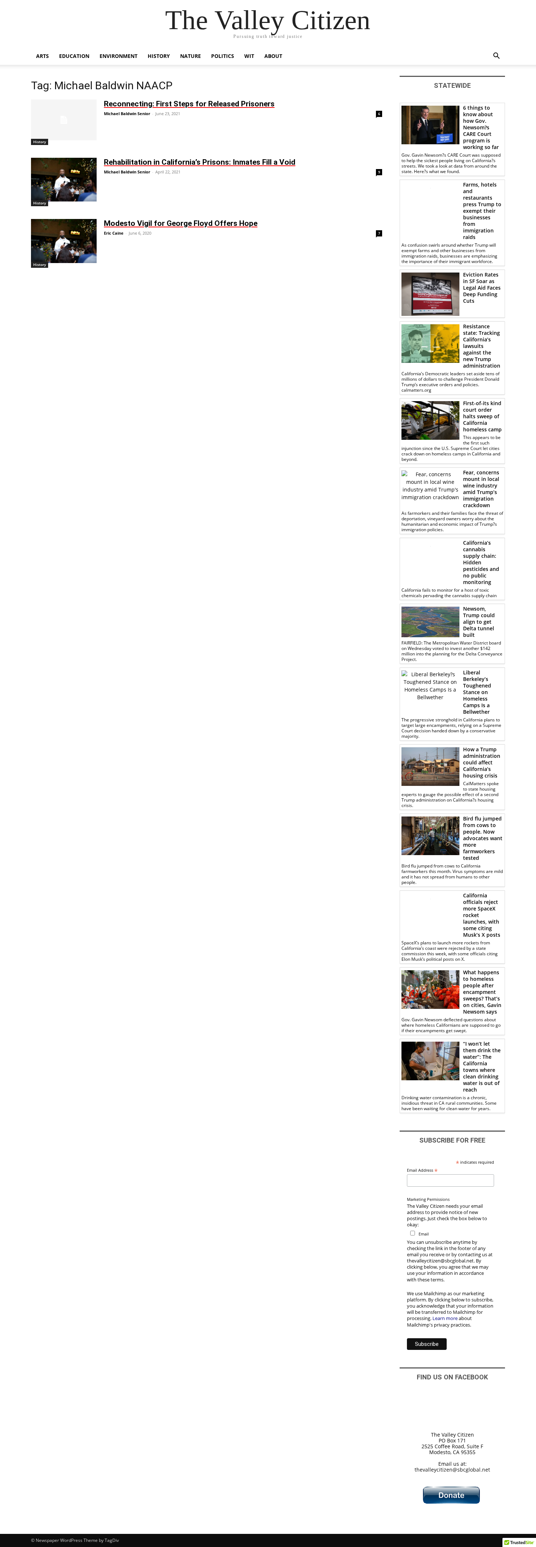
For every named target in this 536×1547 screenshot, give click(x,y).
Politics (222, 55)
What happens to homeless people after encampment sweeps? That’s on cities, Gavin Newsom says (482, 992)
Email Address (422, 1170)
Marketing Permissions (428, 1199)
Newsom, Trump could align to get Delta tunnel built (479, 621)
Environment (118, 55)
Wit (249, 55)
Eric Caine (114, 233)
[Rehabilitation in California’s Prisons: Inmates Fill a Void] (64, 179)
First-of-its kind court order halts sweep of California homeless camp (482, 416)
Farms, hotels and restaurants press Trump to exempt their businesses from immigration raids (482, 210)
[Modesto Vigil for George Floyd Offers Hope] (64, 241)
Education (74, 55)
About (273, 55)
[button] (496, 56)
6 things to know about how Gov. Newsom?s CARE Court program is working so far (481, 127)
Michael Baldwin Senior (127, 113)
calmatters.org (416, 390)
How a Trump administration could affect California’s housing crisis (481, 762)
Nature (190, 55)
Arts (42, 55)
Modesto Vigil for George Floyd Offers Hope (180, 223)
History (159, 55)
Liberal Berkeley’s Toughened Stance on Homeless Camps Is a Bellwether (477, 692)
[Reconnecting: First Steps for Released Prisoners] (64, 120)
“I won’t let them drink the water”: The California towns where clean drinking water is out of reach (482, 1066)
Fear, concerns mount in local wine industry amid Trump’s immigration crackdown (481, 489)
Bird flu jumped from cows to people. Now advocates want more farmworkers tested (482, 838)
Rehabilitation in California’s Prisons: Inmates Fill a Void (199, 162)
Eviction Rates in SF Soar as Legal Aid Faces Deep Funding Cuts (482, 287)
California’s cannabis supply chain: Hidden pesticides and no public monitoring (481, 562)
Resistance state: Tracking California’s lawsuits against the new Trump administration (481, 346)
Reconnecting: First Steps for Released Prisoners (189, 103)
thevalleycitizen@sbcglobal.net (452, 1469)
